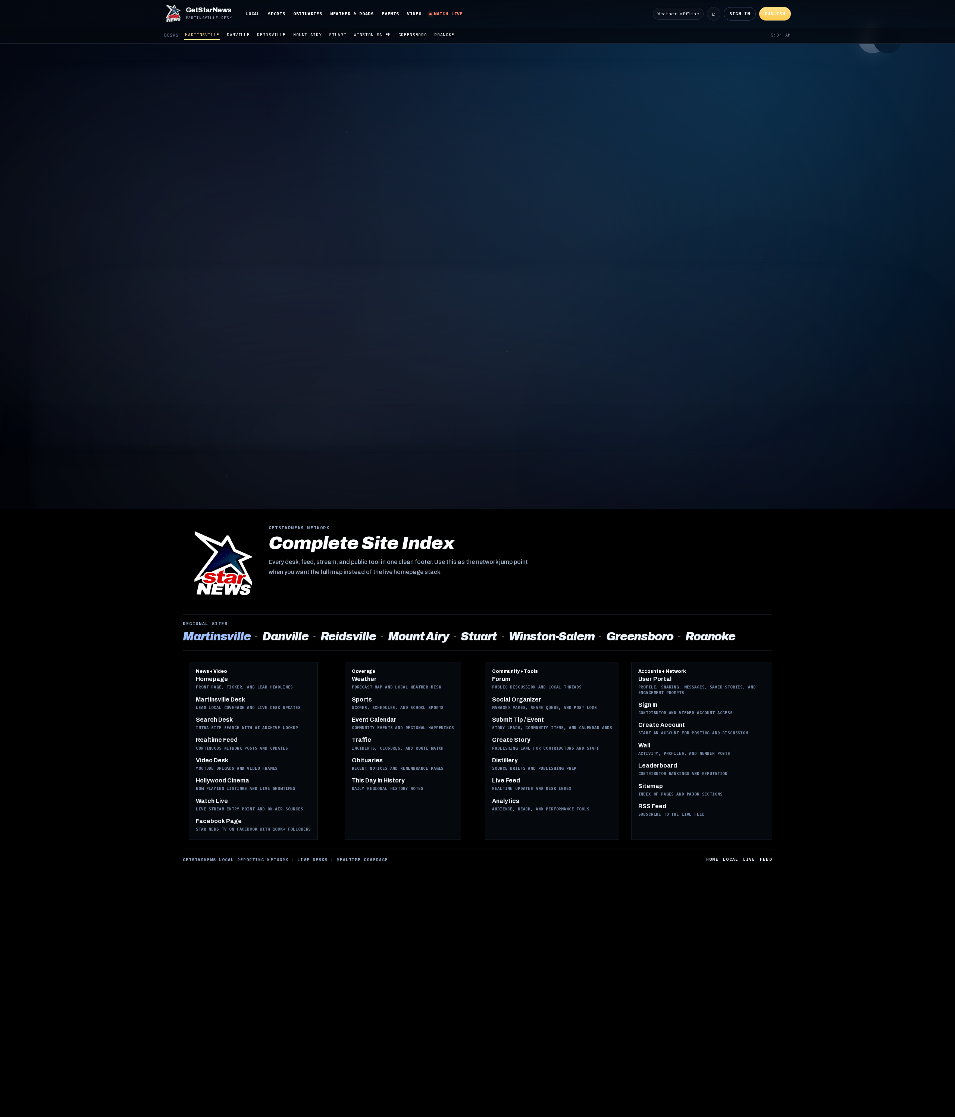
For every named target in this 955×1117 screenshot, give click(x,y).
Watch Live (448, 13)
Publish (775, 13)
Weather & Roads (352, 13)
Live (749, 859)
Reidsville (271, 34)
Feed (766, 859)
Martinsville (202, 34)
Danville (238, 34)
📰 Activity (364, 63)
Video (414, 13)
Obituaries (307, 13)
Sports (276, 13)
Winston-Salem (372, 34)
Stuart (337, 34)
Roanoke (444, 34)
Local (252, 13)
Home (712, 859)
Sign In (739, 13)
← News (328, 63)
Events (390, 13)
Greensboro (412, 34)
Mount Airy (307, 34)
